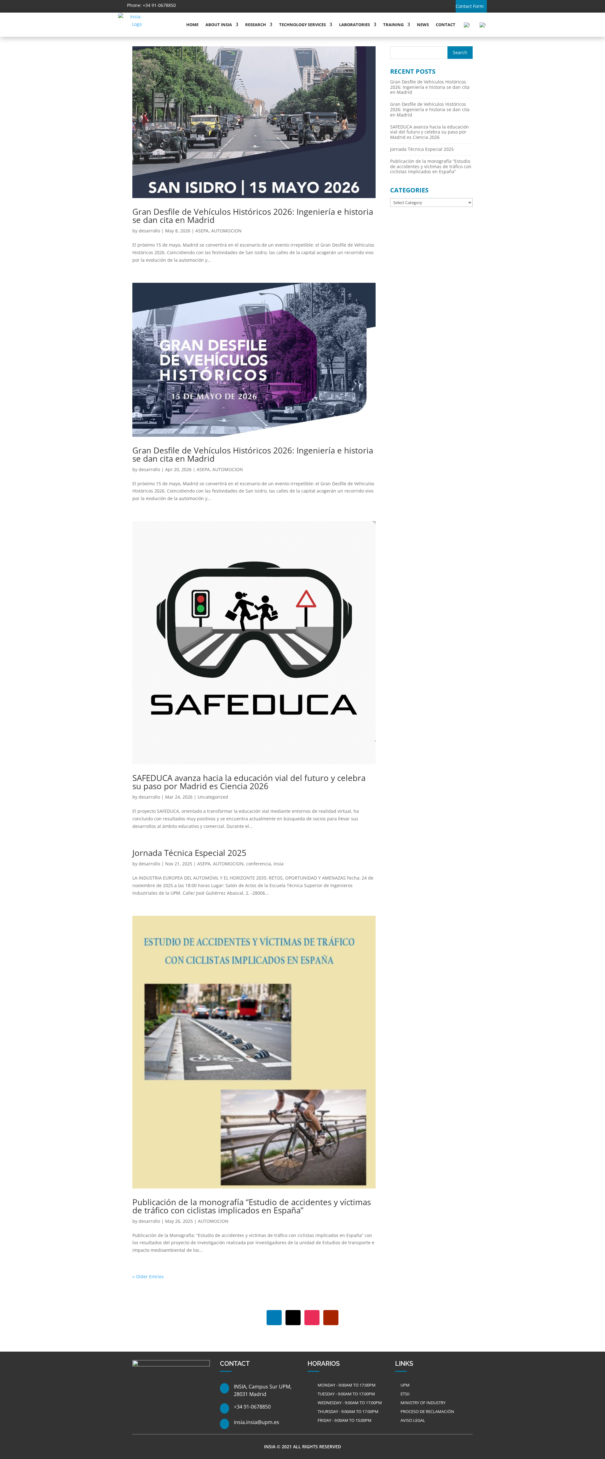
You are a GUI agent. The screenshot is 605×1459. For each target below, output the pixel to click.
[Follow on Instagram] (221, 5)
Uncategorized (213, 797)
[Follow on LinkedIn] (193, 5)
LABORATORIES (354, 24)
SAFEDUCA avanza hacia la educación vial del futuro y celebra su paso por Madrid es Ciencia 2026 (249, 782)
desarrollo (149, 231)
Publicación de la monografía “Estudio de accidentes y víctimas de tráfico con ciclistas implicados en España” (251, 1206)
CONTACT (445, 24)
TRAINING (393, 24)
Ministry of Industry (423, 1402)
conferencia (258, 864)
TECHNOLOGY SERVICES (302, 24)
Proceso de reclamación (427, 1411)
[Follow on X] (207, 5)
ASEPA (202, 231)
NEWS (423, 24)
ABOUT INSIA (218, 24)
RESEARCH (255, 24)
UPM (405, 1385)
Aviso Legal (412, 1420)
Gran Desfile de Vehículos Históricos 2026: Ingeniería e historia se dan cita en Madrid (252, 215)
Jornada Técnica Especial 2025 (189, 852)
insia (279, 864)
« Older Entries (148, 1276)
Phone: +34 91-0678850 (151, 5)
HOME (192, 24)
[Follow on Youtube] (235, 5)
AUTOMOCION (226, 231)
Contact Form (470, 6)
